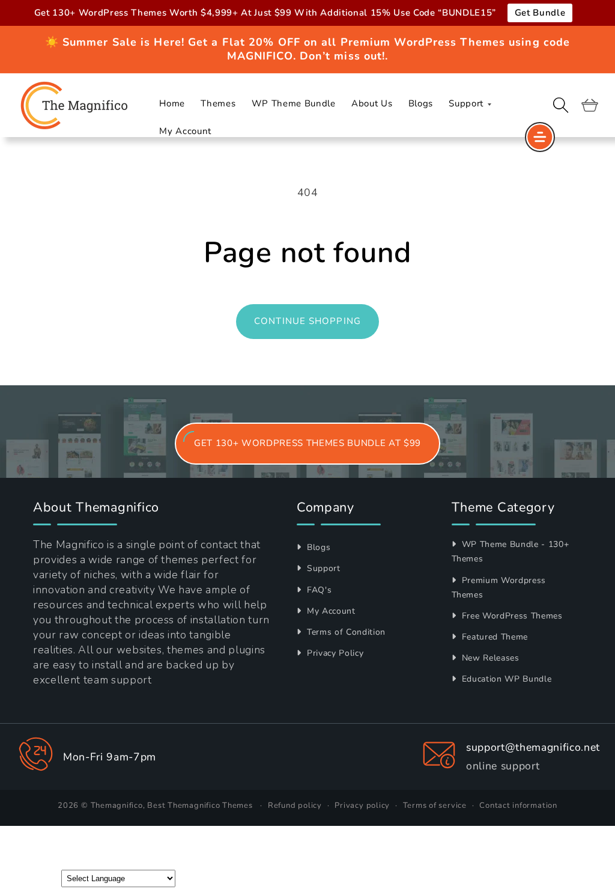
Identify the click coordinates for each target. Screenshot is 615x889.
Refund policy (295, 805)
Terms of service (435, 805)
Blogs (317, 547)
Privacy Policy (333, 653)
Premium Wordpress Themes (499, 587)
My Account (329, 611)
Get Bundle (540, 13)
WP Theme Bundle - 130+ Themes (510, 551)
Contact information (518, 805)
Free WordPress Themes (511, 616)
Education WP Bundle (505, 679)
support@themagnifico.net (533, 747)
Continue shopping (307, 321)
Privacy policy (362, 805)
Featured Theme (493, 637)
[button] (561, 105)
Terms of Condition (345, 632)
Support (322, 568)
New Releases (489, 658)
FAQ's (318, 590)
